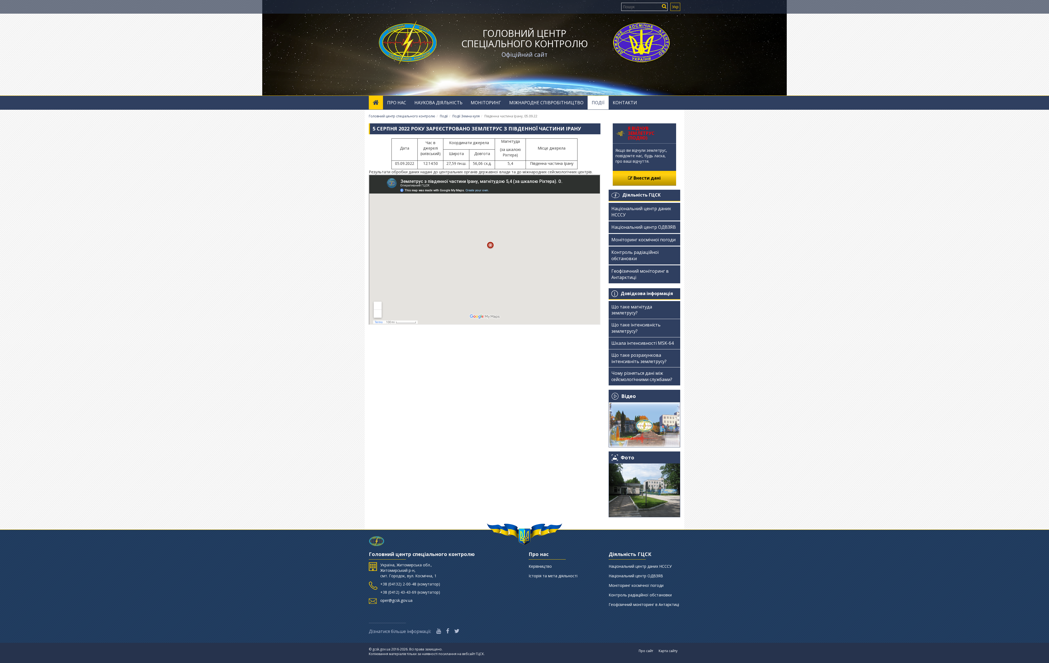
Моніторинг (486, 103)
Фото (627, 457)
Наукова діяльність (438, 103)
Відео (628, 396)
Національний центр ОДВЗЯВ (643, 227)
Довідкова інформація (647, 293)
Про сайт (646, 651)
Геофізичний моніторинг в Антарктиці (640, 274)
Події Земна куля (466, 116)
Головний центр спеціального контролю (524, 38)
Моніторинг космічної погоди (643, 240)
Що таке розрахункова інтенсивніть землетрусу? (639, 358)
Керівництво (540, 566)
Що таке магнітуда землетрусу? (631, 310)
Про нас (396, 103)
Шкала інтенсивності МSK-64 (642, 343)
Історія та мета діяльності (553, 575)
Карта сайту (668, 651)
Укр (675, 6)
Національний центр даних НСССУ (641, 212)
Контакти (625, 103)
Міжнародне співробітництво (546, 103)
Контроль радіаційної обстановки (635, 255)
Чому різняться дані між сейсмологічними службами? (641, 376)
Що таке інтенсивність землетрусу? (636, 328)
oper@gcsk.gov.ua (396, 600)
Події (598, 103)
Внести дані (646, 178)
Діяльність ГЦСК (641, 195)
